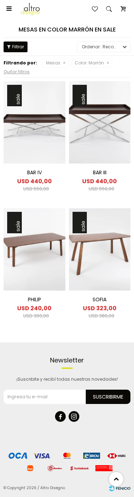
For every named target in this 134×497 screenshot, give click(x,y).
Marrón (89, 63)
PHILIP (34, 299)
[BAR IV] (34, 122)
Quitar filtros (17, 72)
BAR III (99, 172)
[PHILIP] (34, 249)
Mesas (53, 63)
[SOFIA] (100, 249)
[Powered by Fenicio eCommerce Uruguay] (119, 488)
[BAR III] (100, 122)
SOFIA (99, 299)
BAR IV (34, 172)
